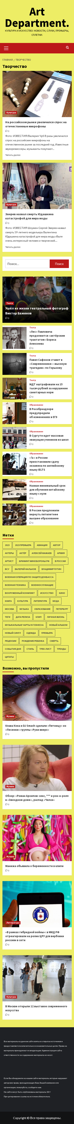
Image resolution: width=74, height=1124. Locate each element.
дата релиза (23, 617)
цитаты (9, 657)
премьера (47, 633)
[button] (6, 47)
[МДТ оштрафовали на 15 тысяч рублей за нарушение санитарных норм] (14, 389)
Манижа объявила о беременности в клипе (34, 866)
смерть (54, 641)
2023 (7, 545)
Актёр (22, 553)
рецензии (10, 641)
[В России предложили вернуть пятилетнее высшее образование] (14, 514)
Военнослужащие (42, 585)
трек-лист (45, 649)
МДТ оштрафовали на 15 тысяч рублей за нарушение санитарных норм (48, 388)
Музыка (24, 609)
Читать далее (12, 155)
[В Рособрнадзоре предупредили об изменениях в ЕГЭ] (14, 413)
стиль (30, 649)
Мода (56, 601)
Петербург (62, 609)
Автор (56, 545)
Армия (61, 553)
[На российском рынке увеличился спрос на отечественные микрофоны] (37, 94)
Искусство (47, 593)
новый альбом (58, 625)
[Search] (67, 47)
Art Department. (37, 17)
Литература (40, 601)
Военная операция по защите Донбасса (29, 577)
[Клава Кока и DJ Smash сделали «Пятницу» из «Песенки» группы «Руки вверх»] (37, 698)
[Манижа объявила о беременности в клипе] (37, 838)
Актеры (9, 553)
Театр (9, 303)
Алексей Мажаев (42, 553)
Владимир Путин (51, 569)
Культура (11, 112)
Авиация (42, 545)
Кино (62, 593)
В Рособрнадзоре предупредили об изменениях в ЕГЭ (43, 413)
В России (60, 561)
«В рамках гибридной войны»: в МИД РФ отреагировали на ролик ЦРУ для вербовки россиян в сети (34, 936)
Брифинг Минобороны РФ (34, 561)
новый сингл (13, 633)
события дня (13, 649)
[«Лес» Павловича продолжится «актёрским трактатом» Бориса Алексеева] (14, 338)
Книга (8, 601)
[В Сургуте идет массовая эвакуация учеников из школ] (14, 438)
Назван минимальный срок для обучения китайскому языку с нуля (47, 489)
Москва (9, 609)
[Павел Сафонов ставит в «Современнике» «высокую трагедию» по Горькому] (14, 364)
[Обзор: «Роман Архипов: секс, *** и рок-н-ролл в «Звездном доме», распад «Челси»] (37, 768)
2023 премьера (23, 545)
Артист (9, 561)
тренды (61, 649)
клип (39, 617)
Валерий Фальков (25, 569)
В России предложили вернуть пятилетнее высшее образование (44, 514)
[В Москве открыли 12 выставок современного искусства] (37, 978)
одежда (31, 633)
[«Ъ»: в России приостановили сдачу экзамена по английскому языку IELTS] (14, 464)
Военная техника (15, 585)
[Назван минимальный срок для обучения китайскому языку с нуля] (14, 490)
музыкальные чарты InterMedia (24, 625)
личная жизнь (55, 617)
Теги (7, 617)
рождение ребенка (33, 641)
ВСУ (7, 569)
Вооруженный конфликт (20, 593)
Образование (36, 405)
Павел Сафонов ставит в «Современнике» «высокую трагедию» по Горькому (48, 364)
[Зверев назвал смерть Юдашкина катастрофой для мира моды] (37, 186)
